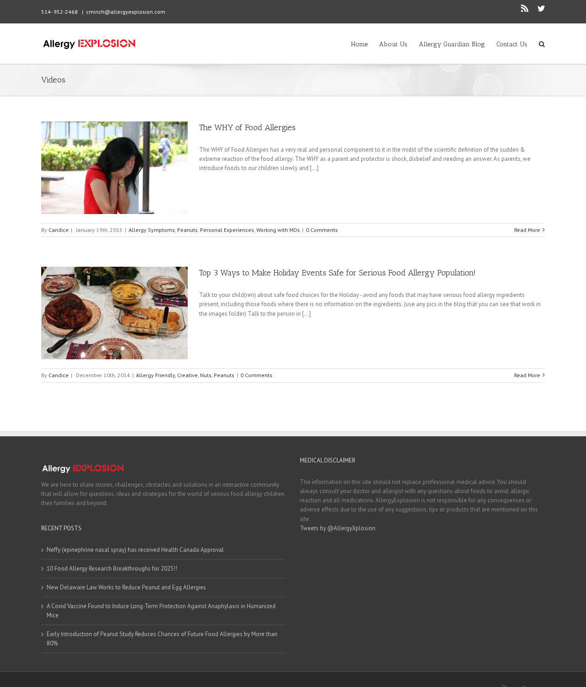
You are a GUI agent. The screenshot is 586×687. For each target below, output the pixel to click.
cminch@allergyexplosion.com (125, 11)
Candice (59, 229)
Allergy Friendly (155, 375)
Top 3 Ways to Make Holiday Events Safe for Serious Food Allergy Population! (337, 273)
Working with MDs (278, 229)
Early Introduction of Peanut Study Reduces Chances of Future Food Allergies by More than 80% (162, 638)
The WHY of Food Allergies (247, 127)
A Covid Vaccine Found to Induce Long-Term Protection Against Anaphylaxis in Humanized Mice (161, 610)
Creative (187, 375)
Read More (527, 229)
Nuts (206, 375)
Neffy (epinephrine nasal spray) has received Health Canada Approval (135, 550)
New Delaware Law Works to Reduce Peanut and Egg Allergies (126, 587)
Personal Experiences (227, 229)
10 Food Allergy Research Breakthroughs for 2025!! (112, 568)
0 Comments (322, 229)
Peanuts (187, 229)
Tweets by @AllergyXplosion (337, 528)
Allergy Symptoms (152, 229)
